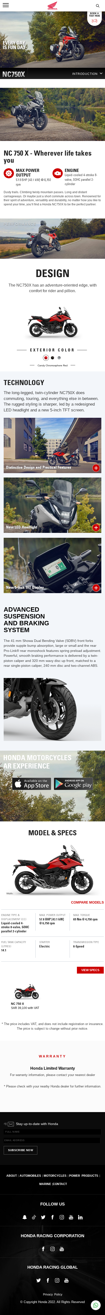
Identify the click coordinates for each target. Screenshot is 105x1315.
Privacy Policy (52, 1295)
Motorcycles (55, 1176)
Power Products (83, 1176)
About (11, 1176)
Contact (60, 1184)
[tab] (26, 996)
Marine (45, 1184)
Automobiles (30, 1176)
